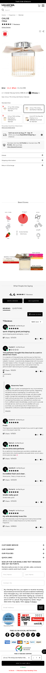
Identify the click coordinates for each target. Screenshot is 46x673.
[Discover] (26, 642)
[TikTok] (33, 634)
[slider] (23, 185)
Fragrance (12, 15)
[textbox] (42, 322)
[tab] (23, 155)
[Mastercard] (20, 642)
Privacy (34, 602)
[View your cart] (39, 5)
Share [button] (43, 31)
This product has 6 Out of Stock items (12, 126)
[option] (12, 109)
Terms (27, 602)
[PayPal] (32, 642)
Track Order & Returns (23, 1)
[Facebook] (7, 634)
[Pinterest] (18, 634)
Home (4, 15)
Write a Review (6, 27)
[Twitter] (12, 634)
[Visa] (13, 642)
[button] (40, 31)
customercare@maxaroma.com (30, 407)
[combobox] (36, 322)
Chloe (5, 18)
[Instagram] (28, 634)
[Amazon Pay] (38, 642)
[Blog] (38, 634)
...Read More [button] (33, 367)
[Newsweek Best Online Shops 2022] (30, 619)
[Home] (8, 5)
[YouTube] (23, 634)
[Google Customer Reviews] (23, 648)
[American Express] (7, 642)
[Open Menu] (43, 5)
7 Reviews (16, 24)
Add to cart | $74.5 (23, 663)
